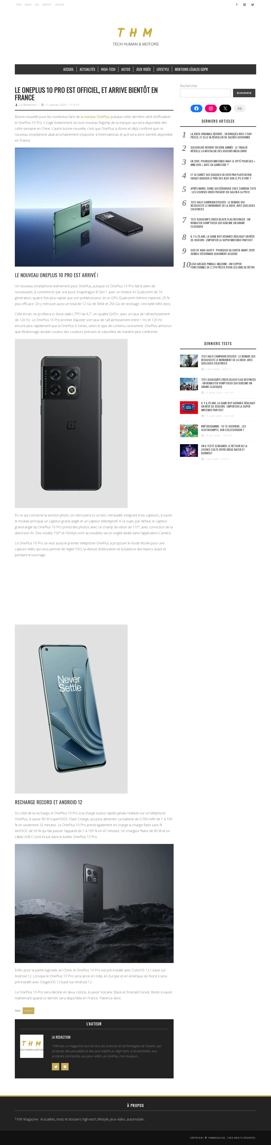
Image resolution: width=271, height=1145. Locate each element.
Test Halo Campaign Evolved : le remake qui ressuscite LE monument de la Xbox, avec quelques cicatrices (223, 205)
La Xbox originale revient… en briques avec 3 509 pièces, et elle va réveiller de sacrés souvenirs (221, 135)
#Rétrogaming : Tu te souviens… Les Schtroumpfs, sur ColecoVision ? (223, 428)
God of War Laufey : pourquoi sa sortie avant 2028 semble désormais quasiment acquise (222, 252)
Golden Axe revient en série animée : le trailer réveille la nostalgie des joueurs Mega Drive (219, 149)
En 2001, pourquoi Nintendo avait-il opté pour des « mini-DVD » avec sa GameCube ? (223, 163)
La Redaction (27, 105)
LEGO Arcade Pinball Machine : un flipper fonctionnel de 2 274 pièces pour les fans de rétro (223, 266)
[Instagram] (244, 4)
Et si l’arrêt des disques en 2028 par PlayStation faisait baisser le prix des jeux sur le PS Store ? (221, 176)
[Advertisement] (94, 591)
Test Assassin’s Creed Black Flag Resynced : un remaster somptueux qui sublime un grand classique (220, 223)
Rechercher (189, 86)
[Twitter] (252, 4)
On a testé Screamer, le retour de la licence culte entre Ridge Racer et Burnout (224, 449)
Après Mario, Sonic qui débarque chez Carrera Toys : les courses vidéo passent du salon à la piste (223, 190)
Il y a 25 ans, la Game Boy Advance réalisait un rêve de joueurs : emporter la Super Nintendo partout (223, 238)
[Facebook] (237, 4)
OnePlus (28, 1010)
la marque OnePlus (95, 116)
